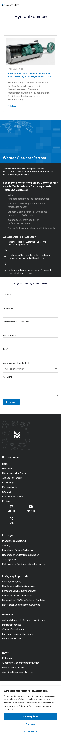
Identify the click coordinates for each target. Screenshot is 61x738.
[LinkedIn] (11, 506)
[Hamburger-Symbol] (55, 5)
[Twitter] (11, 518)
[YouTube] (30, 506)
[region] (30, 712)
